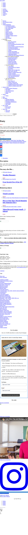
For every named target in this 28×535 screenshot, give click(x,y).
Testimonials (5, 11)
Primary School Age (12, 82)
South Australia (8, 31)
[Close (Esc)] (4, 507)
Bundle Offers (11, 43)
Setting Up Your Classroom (6, 316)
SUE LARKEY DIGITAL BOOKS (13, 242)
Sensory (7, 142)
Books (6, 93)
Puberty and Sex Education (14, 70)
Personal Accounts (12, 61)
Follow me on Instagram (5, 459)
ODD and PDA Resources (5, 304)
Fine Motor (10, 68)
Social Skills (8, 103)
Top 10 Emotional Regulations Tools (16, 44)
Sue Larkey (2, 0)
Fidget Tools (8, 92)
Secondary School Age (13, 83)
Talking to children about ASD (14, 72)
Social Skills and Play (12, 63)
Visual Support (11, 77)
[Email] (14, 153)
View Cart (5, 109)
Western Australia (9, 33)
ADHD (9, 50)
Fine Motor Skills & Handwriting (7, 306)
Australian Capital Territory (11, 35)
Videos (4, 12)
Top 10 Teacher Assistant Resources (16, 46)
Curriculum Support (12, 54)
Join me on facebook (4, 402)
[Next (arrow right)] (1, 508)
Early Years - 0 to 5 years (5, 299)
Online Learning (3, 327)
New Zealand (8, 38)
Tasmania (7, 36)
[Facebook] (14, 144)
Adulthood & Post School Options (15, 84)
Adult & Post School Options (6, 281)
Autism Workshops (7, 24)
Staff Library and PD (12, 71)
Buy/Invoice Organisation (5, 139)
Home (1, 115)
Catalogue (5, 13)
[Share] (14, 155)
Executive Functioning (5, 301)
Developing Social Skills (5, 296)
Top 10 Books (11, 45)
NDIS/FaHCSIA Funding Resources (16, 55)
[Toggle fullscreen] (1, 507)
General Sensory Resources (11, 88)
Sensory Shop (6, 87)
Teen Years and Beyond (5, 323)
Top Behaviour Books (13, 47)
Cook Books (11, 66)
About (4, 15)
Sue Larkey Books (12, 41)
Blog (4, 96)
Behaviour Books (4, 287)
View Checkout (3, 277)
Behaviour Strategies (9, 100)
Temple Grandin (3, 325)
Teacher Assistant (12, 73)
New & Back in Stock (7, 22)
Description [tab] (5, 158)
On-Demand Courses (10, 25)
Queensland (8, 29)
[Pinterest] (14, 147)
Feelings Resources (12, 58)
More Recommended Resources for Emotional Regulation (12, 141)
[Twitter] (14, 149)
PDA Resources (3, 309)
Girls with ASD (3, 307)
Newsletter (5, 10)
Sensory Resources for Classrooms (17, 142)
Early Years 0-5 (11, 81)
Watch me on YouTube (5, 416)
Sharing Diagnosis (4, 317)
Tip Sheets (5, 98)
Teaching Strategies (9, 99)
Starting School (3, 320)
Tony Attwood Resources (13, 76)
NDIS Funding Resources (5, 303)
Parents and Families (12, 51)
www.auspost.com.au (21, 267)
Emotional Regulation (13, 57)
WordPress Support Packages (7, 498)
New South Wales (9, 28)
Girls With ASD (11, 60)
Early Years (7, 104)
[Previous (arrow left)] (0, 508)
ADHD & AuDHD (4, 279)
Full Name (4, 382)
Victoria (7, 30)
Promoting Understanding (11, 101)
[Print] (14, 151)
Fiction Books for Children (14, 67)
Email (3, 388)
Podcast (4, 20)
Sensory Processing (12, 62)
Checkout (7, 111)
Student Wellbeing (4, 321)
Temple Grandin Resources (14, 74)
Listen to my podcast (4, 495)
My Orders (7, 108)
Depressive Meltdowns (5, 295)
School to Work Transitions (6, 312)
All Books (2, 282)
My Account (5, 105)
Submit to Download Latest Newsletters (10, 395)
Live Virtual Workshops (10, 27)
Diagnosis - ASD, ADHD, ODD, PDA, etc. (9, 298)
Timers (4, 94)
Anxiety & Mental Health (13, 52)
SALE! (4, 23)
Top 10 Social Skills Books (14, 49)
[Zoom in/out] (0, 507)
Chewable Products (9, 90)
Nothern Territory (9, 34)
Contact (4, 8)
